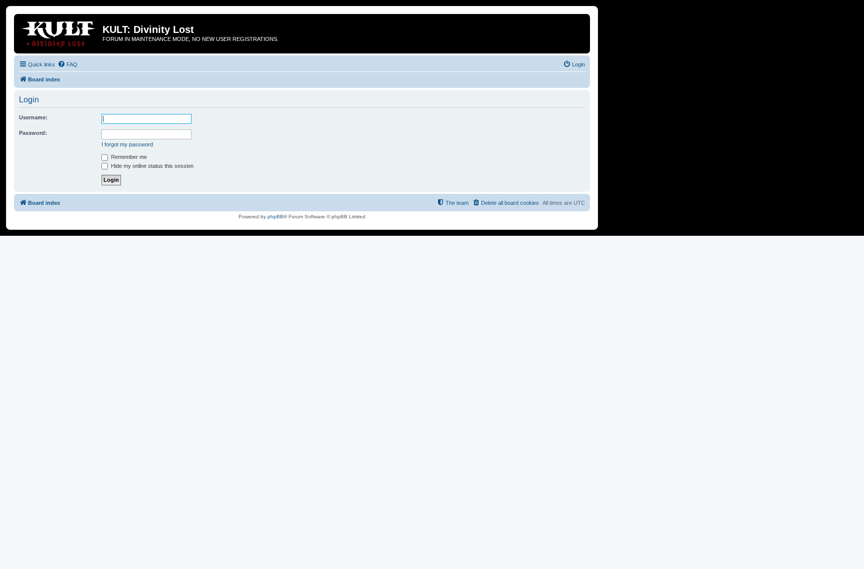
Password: (33, 133)
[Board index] (59, 32)
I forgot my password (127, 144)
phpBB (276, 216)
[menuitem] (68, 64)
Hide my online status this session (152, 166)
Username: (33, 117)
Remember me (128, 157)
